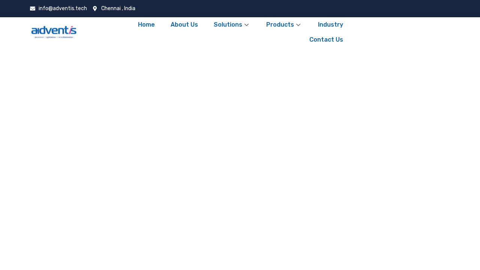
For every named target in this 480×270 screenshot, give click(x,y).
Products (280, 24)
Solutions (228, 24)
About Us (184, 24)
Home (146, 24)
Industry (330, 24)
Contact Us (326, 39)
